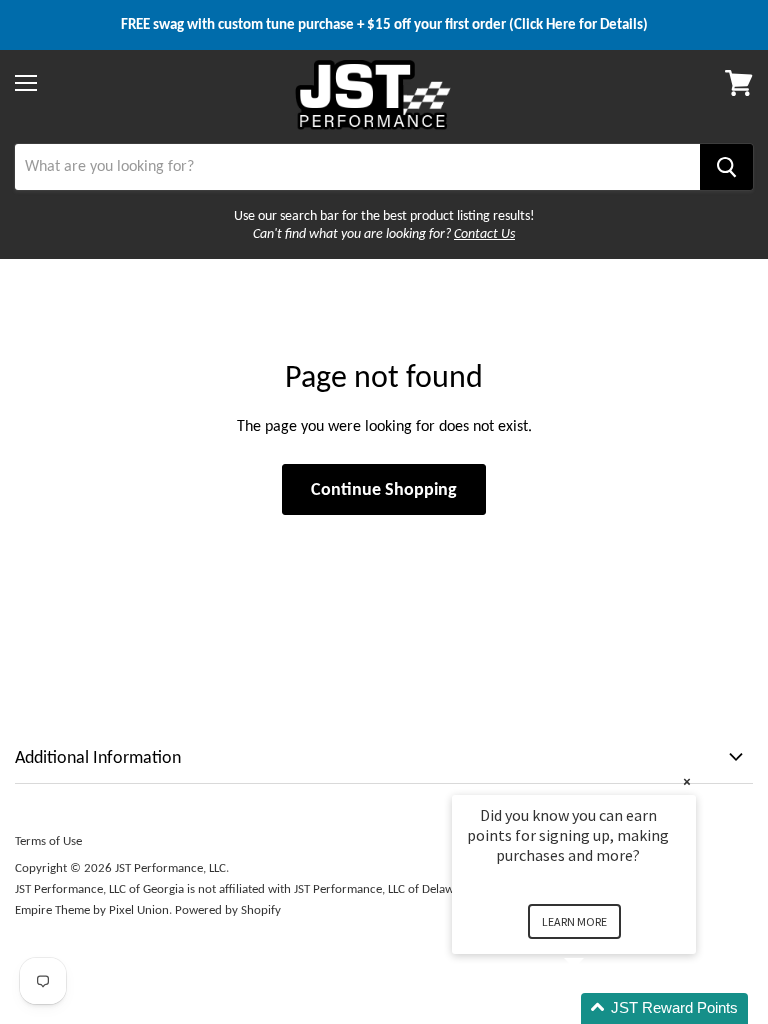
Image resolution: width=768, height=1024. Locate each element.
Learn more (574, 921)
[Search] (726, 167)
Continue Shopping (384, 489)
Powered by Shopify (228, 909)
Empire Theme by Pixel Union (92, 909)
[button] (598, 1008)
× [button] (687, 781)
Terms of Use (48, 840)
